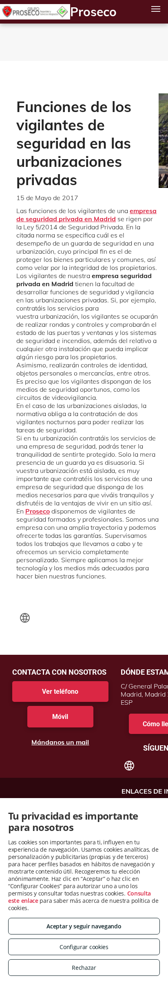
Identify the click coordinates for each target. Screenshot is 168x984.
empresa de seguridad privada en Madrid (86, 215)
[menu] (156, 9)
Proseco (37, 511)
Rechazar (84, 967)
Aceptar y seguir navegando (83, 926)
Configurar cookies (84, 947)
